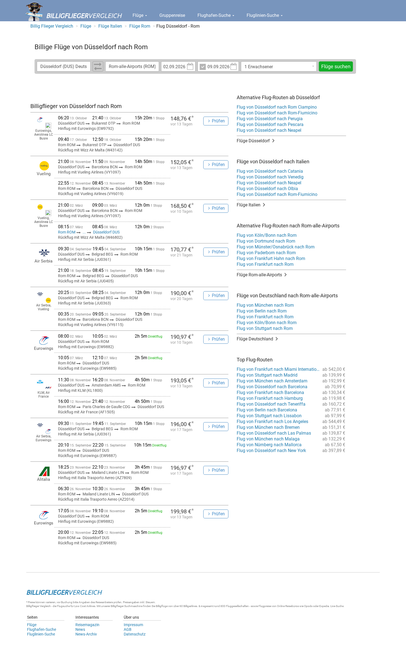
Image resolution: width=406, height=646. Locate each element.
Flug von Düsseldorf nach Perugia (270, 118)
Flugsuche (63, 606)
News (80, 629)
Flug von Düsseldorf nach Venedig (270, 177)
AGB (127, 629)
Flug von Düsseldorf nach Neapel (269, 130)
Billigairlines (190, 606)
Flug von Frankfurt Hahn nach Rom (271, 258)
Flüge (138, 15)
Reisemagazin (87, 625)
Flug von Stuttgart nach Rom (265, 328)
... (84, 232)
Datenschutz (135, 634)
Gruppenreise (172, 15)
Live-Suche (337, 606)
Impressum (133, 625)
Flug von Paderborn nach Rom (266, 252)
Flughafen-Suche (214, 15)
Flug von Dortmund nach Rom (266, 241)
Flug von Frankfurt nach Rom (265, 264)
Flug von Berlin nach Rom (262, 311)
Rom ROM (67, 232)
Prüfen (218, 121)
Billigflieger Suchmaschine (127, 606)
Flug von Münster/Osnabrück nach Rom (276, 247)
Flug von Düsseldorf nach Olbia (267, 188)
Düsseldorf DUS (106, 232)
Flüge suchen (335, 66)
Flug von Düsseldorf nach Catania (270, 171)
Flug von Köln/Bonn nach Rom (267, 235)
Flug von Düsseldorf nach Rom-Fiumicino (277, 112)
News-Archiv (86, 634)
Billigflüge (162, 606)
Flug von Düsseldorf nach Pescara (270, 124)
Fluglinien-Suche (263, 15)
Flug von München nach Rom (265, 305)
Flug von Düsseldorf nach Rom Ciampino (277, 107)
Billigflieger (32, 606)
